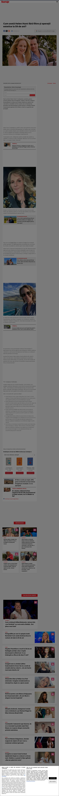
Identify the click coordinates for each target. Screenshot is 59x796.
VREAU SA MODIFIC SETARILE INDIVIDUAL (52, 781)
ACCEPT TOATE (52, 778)
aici (2, 787)
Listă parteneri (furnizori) (30, 781)
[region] (29, 781)
